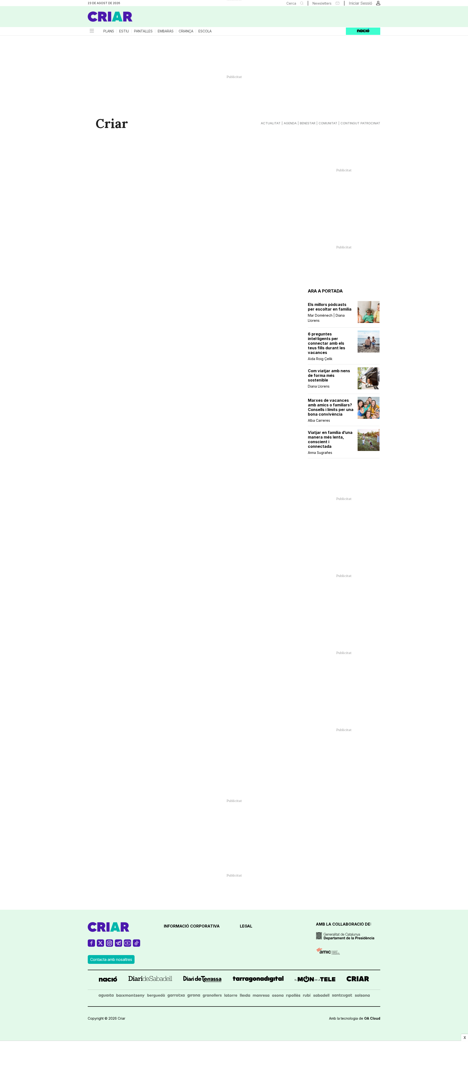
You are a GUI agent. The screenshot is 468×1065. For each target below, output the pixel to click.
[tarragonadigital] (258, 980)
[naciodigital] (108, 980)
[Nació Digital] (135, 18)
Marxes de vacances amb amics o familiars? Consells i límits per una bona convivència (330, 407)
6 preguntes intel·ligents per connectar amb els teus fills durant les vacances (326, 343)
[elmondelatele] (315, 980)
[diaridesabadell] (150, 980)
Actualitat (271, 123)
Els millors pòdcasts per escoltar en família (329, 307)
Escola (205, 31)
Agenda (290, 123)
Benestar (307, 123)
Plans (108, 31)
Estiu (124, 31)
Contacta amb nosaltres (111, 959)
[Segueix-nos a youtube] (127, 945)
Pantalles (143, 31)
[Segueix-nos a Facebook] (91, 945)
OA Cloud (372, 1018)
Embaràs (166, 31)
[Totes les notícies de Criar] (110, 16)
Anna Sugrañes (320, 452)
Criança (186, 31)
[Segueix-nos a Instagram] (109, 945)
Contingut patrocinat (360, 123)
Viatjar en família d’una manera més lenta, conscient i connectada (330, 439)
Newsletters (322, 3)
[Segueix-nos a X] (100, 945)
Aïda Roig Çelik (320, 359)
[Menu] (91, 31)
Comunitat (328, 123)
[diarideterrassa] (202, 980)
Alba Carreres (319, 420)
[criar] (357, 980)
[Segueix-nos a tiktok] (136, 945)
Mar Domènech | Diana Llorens (326, 317)
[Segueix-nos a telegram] (118, 945)
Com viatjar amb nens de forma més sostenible (329, 375)
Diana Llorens (319, 386)
